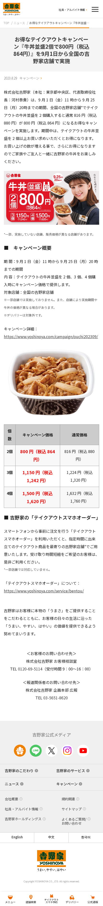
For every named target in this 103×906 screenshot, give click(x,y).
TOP (6, 23)
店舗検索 (31, 902)
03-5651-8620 (55, 698)
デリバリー (72, 902)
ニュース (19, 23)
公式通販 (92, 902)
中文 (51, 837)
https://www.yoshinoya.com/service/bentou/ (44, 591)
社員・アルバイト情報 (72, 10)
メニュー (10, 902)
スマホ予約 (51, 901)
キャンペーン (29, 78)
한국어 (86, 837)
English (17, 837)
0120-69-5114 (30, 669)
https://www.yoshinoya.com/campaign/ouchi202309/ (51, 336)
